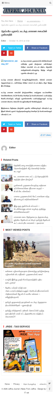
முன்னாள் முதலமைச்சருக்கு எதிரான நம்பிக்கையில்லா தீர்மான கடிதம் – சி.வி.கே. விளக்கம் (30, 188)
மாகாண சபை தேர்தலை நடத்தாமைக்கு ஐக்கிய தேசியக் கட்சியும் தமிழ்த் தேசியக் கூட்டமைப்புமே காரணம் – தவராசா (32, 219)
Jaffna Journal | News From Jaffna (22, 388)
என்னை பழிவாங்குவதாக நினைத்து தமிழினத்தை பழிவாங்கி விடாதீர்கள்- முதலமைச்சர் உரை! (27, 273)
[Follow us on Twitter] (49, 383)
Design (41, 388)
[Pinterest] (4, 53)
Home (20, 21)
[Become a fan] (49, 389)
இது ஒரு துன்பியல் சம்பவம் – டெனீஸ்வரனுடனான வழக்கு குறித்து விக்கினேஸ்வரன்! (30, 208)
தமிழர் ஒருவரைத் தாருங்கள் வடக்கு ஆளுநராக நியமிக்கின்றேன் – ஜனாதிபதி (26, 304)
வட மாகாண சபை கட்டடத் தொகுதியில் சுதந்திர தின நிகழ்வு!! (31, 178)
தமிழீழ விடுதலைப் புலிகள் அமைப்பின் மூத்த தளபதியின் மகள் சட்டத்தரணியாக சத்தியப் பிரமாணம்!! (24, 313)
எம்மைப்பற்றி (44, 384)
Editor (4, 40)
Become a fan (47, 11)
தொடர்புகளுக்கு (29, 384)
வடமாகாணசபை (33, 21)
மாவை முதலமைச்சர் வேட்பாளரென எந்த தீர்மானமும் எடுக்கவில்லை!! (31, 198)
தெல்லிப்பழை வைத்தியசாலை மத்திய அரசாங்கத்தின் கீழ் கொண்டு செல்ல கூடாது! (30, 168)
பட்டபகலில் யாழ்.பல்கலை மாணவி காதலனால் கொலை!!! (23, 264)
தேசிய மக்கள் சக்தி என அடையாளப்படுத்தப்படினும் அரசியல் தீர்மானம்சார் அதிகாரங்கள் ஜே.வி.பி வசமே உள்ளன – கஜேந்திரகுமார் (27, 292)
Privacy (16, 384)
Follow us (38, 11)
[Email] (11, 53)
